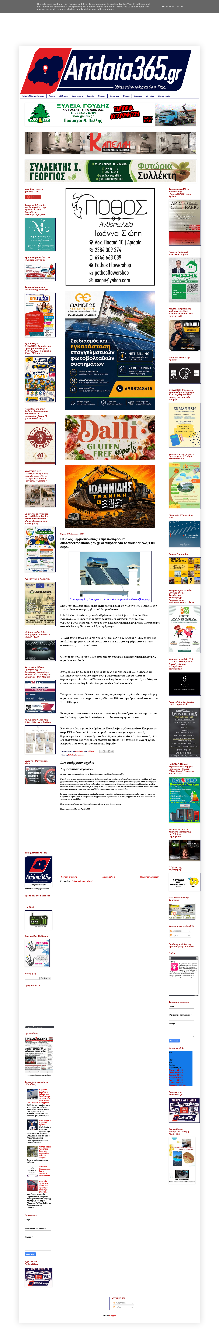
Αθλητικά (63, 96)
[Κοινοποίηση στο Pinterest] (112, 751)
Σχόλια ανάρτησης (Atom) (82, 881)
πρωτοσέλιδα (34, 1075)
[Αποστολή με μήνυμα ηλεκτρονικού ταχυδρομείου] (100, 751)
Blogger (112, 1316)
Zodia (196, 995)
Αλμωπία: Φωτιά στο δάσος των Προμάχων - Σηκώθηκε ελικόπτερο (44, 1186)
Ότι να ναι (114, 96)
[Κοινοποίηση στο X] (106, 751)
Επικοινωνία (164, 96)
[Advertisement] (109, 25)
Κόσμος (101, 96)
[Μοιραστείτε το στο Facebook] (109, 751)
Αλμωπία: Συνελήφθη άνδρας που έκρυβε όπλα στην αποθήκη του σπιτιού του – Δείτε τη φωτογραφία (39, 1096)
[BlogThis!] (103, 751)
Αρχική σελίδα (108, 877)
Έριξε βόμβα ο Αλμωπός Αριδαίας (45, 1123)
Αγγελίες (150, 96)
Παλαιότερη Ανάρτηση (149, 877)
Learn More (168, 7)
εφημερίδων (46, 1075)
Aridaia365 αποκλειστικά (33, 96)
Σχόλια (175, 936)
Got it (180, 7)
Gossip (126, 96)
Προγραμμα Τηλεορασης (33, 1027)
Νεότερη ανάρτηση (69, 877)
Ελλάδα (90, 96)
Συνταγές (138, 96)
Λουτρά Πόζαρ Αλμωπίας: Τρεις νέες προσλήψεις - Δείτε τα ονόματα (45, 1152)
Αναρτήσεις (177, 931)
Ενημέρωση (77, 96)
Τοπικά (52, 96)
